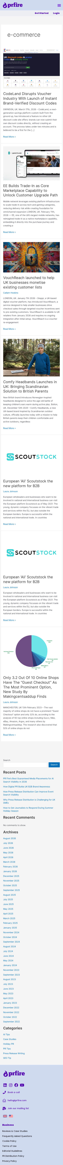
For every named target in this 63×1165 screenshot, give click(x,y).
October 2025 (10, 885)
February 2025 (10, 923)
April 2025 (8, 913)
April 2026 (8, 857)
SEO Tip (7, 1058)
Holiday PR (8, 1044)
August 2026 (9, 838)
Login (56, 13)
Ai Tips (6, 1034)
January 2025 (10, 927)
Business (8, 1125)
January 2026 (10, 871)
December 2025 (11, 876)
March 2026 (9, 862)
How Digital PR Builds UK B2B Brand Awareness (26, 786)
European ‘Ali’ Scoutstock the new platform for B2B (28, 483)
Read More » (9, 136)
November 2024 (11, 932)
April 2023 (8, 998)
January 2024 (10, 965)
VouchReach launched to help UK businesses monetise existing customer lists (28, 282)
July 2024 (8, 951)
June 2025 (8, 904)
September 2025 (11, 890)
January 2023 (10, 1003)
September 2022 (11, 1021)
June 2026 (8, 848)
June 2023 (8, 989)
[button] (59, 5)
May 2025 (8, 909)
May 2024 (8, 960)
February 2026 (10, 866)
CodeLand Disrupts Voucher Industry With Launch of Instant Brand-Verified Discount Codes (30, 98)
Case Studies (9, 1039)
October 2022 (10, 1017)
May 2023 (8, 993)
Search (6, 760)
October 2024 (10, 937)
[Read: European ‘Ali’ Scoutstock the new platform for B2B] (31, 457)
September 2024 (11, 942)
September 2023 (11, 975)
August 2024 (9, 946)
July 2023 (8, 984)
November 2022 (11, 1012)
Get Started (41, 13)
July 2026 (8, 843)
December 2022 (11, 1007)
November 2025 (11, 880)
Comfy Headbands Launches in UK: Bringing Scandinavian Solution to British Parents (30, 387)
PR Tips (7, 1048)
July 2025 (8, 899)
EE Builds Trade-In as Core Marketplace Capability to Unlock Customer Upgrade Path (30, 190)
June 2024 (8, 956)
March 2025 (9, 918)
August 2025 (9, 895)
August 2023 (9, 979)
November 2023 (11, 970)
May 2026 (8, 852)
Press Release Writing (14, 1053)
